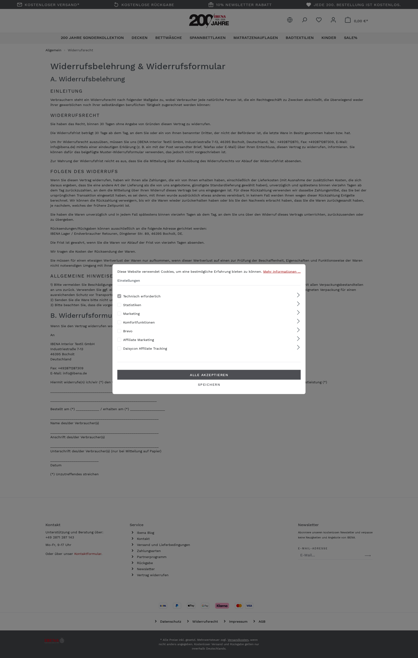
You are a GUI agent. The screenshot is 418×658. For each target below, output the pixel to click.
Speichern (209, 384)
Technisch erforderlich (142, 296)
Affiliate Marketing (138, 339)
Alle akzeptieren (209, 375)
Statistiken (132, 305)
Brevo (127, 331)
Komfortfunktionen (139, 322)
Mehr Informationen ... (282, 271)
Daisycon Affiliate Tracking (145, 348)
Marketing (131, 313)
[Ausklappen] (298, 295)
